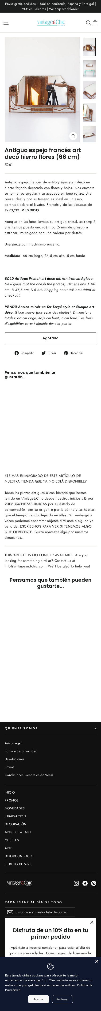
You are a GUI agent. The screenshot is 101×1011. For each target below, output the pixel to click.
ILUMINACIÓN (15, 816)
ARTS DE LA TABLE (18, 832)
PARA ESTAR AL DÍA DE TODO (33, 902)
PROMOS (12, 800)
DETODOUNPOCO (18, 856)
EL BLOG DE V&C (18, 864)
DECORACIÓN (16, 824)
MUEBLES (12, 840)
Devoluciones (14, 759)
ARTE (8, 848)
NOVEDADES (15, 808)
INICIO (10, 792)
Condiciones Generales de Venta (29, 775)
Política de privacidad (21, 751)
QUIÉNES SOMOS (21, 728)
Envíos (9, 767)
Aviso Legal (13, 743)
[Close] (96, 961)
